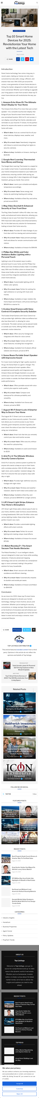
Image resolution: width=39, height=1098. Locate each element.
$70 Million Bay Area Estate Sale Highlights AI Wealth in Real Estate (24, 1021)
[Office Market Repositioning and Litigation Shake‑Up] (9, 1051)
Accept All (19, 1083)
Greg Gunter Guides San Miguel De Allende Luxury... (28, 814)
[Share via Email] (32, 59)
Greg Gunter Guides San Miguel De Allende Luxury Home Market (23, 1013)
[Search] (37, 3)
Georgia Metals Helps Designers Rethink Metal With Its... (10, 840)
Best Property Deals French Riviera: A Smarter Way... (10, 814)
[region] (19, 1081)
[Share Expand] (34, 630)
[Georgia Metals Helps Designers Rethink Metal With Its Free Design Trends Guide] (6, 902)
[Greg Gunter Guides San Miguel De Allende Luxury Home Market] (6, 869)
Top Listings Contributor (19, 646)
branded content (22, 650)
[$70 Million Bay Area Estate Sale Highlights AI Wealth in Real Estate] (6, 880)
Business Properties (19, 31)
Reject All (19, 1094)
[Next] (33, 691)
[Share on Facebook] (18, 59)
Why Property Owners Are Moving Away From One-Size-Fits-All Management (19, 773)
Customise (19, 1089)
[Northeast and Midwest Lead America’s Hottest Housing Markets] (6, 891)
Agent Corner (7, 931)
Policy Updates (8, 936)
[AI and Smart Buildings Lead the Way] (9, 1059)
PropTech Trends (8, 940)
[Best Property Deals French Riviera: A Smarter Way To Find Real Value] (6, 858)
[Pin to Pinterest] (27, 59)
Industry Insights (8, 918)
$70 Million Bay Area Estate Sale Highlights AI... (10, 827)
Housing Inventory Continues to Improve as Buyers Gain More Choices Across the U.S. (19, 751)
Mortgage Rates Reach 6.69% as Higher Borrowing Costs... (28, 840)
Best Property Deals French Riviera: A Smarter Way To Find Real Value (25, 1004)
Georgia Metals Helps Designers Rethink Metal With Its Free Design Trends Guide (23, 901)
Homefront (6, 922)
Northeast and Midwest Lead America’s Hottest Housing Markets (28, 827)
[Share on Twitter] (22, 59)
